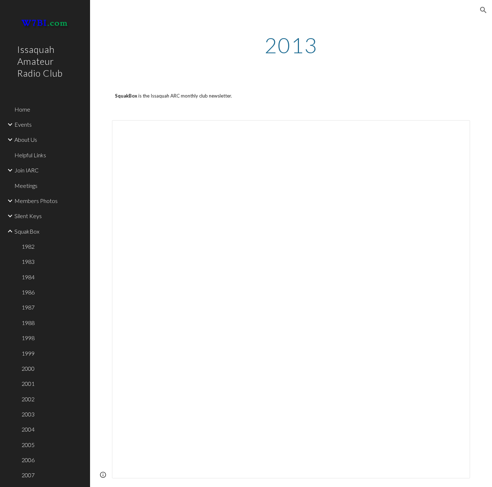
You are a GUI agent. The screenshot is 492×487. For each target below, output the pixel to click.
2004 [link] (28, 429)
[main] (291, 45)
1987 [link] (28, 307)
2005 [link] (28, 444)
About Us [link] (25, 139)
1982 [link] (28, 246)
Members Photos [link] (36, 200)
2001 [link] (28, 383)
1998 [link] (28, 337)
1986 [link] (28, 292)
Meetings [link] (25, 185)
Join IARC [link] (26, 170)
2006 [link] (28, 459)
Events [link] (23, 124)
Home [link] (22, 109)
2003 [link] (28, 414)
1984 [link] (28, 277)
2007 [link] (28, 475)
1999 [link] (28, 353)
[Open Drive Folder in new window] (456, 129)
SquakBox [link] (26, 231)
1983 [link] (28, 261)
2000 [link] (28, 368)
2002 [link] (28, 399)
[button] (483, 10)
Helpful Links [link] (30, 155)
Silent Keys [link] (28, 215)
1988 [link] (28, 322)
